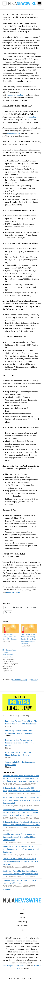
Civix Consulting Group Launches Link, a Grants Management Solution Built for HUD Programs (21, 861)
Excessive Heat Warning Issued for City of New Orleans (9, 636)
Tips (22, 930)
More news (6, 889)
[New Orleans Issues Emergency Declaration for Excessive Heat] (11, 660)
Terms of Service (22, 926)
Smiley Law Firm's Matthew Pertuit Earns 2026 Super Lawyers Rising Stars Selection (20, 872)
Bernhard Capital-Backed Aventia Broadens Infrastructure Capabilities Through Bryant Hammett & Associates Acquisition (21, 812)
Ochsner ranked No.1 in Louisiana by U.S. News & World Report (19, 881)
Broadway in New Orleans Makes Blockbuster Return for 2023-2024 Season (19, 743)
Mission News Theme (15, 979)
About (22, 913)
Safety (24, 679)
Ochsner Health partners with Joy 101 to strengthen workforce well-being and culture (21, 789)
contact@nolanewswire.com (15, 965)
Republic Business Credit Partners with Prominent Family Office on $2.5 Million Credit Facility (19, 837)
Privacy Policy (22, 921)
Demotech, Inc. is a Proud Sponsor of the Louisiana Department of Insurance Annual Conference (21, 849)
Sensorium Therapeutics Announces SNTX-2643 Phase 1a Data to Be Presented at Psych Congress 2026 (21, 800)
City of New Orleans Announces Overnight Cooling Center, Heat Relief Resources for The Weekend (28, 639)
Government (17, 679)
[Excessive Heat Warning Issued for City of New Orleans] (10, 628)
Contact (22, 917)
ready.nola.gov (32, 117)
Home (22, 909)
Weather (34, 679)
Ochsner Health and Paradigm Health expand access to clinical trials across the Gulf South (21, 823)
